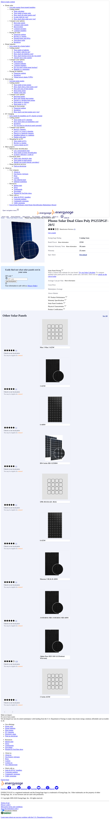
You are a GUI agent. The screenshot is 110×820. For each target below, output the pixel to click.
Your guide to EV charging (23, 120)
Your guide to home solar (22, 13)
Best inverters (18, 27)
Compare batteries (20, 63)
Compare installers (20, 31)
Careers (16, 178)
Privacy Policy (32, 286)
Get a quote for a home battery (19, 46)
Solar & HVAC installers (22, 197)
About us (17, 172)
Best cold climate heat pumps (24, 98)
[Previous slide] (5, 712)
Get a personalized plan (22, 151)
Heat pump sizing (20, 91)
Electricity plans (10, 734)
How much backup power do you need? (27, 56)
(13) (16, 661)
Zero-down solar (19, 40)
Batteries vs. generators (21, 69)
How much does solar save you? (25, 19)
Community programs (21, 201)
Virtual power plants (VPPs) (23, 77)
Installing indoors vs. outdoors (24, 135)
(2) (16, 621)
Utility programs (19, 203)
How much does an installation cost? (26, 122)
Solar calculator (19, 11)
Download (83, 255)
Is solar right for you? (21, 17)
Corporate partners (20, 199)
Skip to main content (8, 2)
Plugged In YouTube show (23, 193)
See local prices (11, 281)
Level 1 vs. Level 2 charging (23, 131)
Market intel (18, 185)
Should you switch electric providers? (26, 162)
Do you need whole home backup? (25, 67)
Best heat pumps (19, 96)
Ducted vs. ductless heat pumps (24, 100)
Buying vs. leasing (20, 36)
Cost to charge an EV (21, 145)
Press (15, 176)
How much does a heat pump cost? (25, 87)
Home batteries (15, 217)
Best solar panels (19, 23)
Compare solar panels (21, 25)
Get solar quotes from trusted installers (22, 7)
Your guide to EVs (20, 141)
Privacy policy (6, 805)
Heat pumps (26, 217)
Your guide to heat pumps (22, 85)
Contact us (8, 763)
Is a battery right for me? (22, 52)
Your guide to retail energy (23, 160)
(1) (16, 350)
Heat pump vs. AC (20, 104)
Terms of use (5, 803)
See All (105, 316)
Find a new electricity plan (23, 158)
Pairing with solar (20, 92)
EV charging (36, 217)
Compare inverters (20, 29)
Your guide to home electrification (25, 153)
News (16, 187)
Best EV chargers (20, 129)
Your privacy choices (10, 811)
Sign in (66, 217)
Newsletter (17, 191)
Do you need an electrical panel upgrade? (28, 125)
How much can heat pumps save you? (27, 112)
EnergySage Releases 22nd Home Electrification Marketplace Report (32, 205)
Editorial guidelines (20, 182)
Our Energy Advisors (21, 174)
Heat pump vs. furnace (21, 102)
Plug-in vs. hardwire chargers (24, 133)
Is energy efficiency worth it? (24, 154)
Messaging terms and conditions (12, 807)
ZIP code (9, 276)
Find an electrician (20, 166)
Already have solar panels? (23, 58)
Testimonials (18, 189)
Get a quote (52, 233)
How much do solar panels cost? (25, 15)
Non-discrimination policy (10, 809)
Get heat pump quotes (16, 81)
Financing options (20, 34)
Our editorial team (20, 180)
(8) (75, 229)
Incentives (17, 42)
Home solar (5, 217)
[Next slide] (12, 712)
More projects (46, 217)
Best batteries (18, 61)
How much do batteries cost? (23, 54)
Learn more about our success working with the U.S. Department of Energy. (27, 817)
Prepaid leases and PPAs (22, 38)
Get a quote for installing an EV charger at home (25, 116)
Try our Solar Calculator (87, 272)
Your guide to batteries (21, 50)
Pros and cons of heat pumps (23, 89)
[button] (56, 271)
